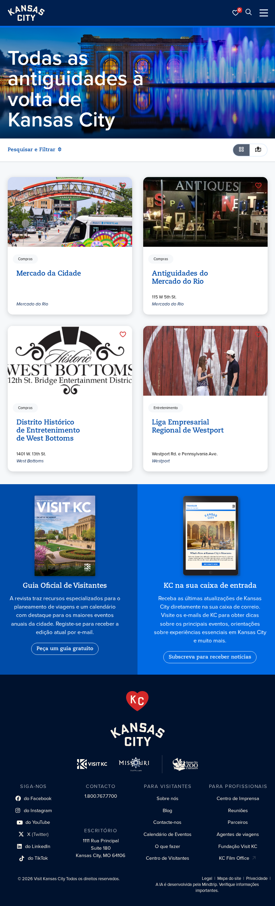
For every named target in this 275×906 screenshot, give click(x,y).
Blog (167, 810)
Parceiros (238, 822)
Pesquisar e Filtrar (31, 150)
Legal (207, 878)
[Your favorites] (235, 13)
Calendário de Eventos (167, 834)
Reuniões (238, 810)
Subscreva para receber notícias (210, 657)
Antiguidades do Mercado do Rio (180, 277)
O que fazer (167, 846)
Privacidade (257, 878)
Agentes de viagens (238, 834)
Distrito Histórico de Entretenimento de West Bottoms (48, 430)
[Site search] (248, 13)
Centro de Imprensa (238, 798)
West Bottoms (30, 460)
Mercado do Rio (32, 303)
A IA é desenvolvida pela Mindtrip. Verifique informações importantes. (207, 888)
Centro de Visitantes (167, 858)
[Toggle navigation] (264, 13)
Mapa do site (229, 878)
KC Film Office (234, 858)
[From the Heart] (137, 701)
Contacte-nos (167, 822)
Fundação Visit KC (237, 846)
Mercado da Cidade (48, 273)
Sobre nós (167, 798)
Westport (161, 460)
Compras (25, 259)
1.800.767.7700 (101, 796)
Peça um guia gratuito (65, 649)
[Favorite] (123, 185)
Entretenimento (166, 407)
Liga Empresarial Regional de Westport (188, 426)
